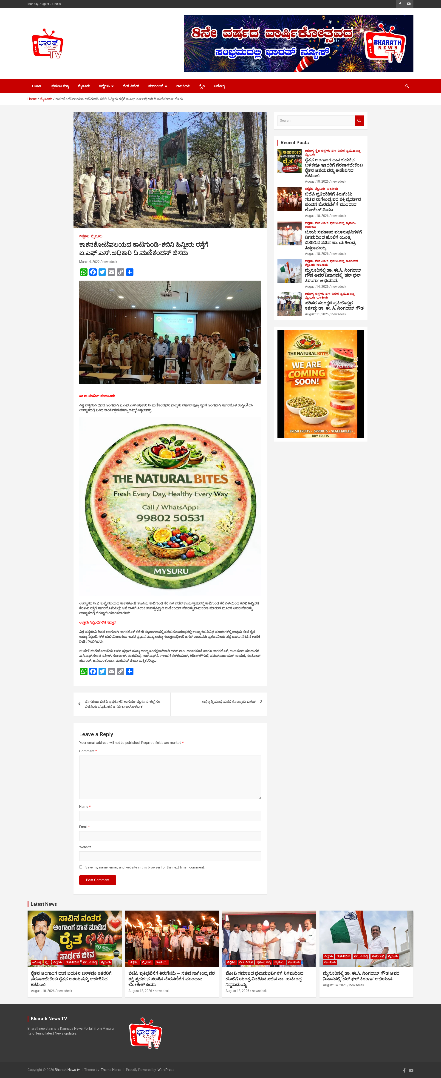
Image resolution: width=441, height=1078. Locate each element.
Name (85, 807)
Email (84, 827)
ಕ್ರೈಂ (202, 86)
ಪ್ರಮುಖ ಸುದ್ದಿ (60, 86)
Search (359, 120)
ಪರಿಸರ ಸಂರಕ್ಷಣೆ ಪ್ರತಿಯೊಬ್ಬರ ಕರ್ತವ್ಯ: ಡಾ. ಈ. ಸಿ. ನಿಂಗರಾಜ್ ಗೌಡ (334, 305)
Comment (88, 751)
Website (85, 847)
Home (37, 86)
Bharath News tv (67, 1070)
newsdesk (109, 262)
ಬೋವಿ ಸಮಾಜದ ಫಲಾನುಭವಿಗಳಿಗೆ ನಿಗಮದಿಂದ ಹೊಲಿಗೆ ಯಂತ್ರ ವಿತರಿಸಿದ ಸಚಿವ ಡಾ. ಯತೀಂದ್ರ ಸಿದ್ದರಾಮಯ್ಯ (333, 239)
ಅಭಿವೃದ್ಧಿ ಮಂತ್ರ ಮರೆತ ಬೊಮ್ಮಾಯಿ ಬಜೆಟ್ (229, 702)
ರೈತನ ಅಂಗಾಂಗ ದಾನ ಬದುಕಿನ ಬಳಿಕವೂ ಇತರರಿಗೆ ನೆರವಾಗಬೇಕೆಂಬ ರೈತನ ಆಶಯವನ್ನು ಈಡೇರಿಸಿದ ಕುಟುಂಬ (334, 167)
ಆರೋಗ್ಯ (219, 86)
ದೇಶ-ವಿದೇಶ (131, 86)
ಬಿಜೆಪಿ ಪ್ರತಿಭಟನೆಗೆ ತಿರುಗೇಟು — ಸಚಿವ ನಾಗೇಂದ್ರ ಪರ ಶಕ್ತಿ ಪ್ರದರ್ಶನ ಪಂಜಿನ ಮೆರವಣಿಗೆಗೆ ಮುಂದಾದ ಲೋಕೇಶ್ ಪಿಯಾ (333, 201)
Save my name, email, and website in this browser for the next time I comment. (145, 867)
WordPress (166, 1070)
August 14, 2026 (317, 286)
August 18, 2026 (317, 181)
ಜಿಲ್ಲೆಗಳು (104, 86)
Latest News (44, 904)
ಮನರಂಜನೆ (155, 86)
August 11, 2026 (317, 314)
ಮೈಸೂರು (84, 86)
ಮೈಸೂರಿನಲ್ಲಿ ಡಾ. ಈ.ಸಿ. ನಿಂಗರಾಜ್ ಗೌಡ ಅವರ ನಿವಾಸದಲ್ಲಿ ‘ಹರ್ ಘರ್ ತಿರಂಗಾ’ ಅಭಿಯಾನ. (333, 275)
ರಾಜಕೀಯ (183, 86)
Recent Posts (295, 142)
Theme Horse (111, 1070)
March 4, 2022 (89, 262)
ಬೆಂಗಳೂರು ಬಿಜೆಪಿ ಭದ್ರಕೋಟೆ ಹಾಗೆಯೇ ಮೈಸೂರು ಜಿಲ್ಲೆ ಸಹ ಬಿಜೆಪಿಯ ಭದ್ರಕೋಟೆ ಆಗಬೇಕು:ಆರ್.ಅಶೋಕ (123, 704)
